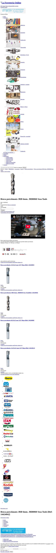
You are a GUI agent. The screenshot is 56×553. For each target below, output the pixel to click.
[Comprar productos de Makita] (8, 417)
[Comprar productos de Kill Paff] (8, 457)
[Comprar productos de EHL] (7, 462)
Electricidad (17, 534)
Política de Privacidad (10, 162)
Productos (5, 17)
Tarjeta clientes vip (18, 262)
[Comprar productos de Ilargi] (7, 408)
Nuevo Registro (9, 6)
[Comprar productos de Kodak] (8, 485)
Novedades (5, 153)
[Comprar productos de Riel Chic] (7, 491)
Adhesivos (3, 534)
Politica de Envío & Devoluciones (10, 541)
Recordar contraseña (5, 551)
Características (4, 212)
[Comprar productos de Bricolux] (8, 437)
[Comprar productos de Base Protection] (8, 413)
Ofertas (4, 155)
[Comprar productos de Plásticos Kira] (8, 454)
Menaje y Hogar (32, 535)
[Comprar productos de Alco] (4, 468)
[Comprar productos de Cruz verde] (8, 428)
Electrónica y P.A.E (24, 534)
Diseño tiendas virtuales (13, 546)
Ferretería (30, 534)
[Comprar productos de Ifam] (7, 424)
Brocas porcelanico (29, 169)
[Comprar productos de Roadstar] (8, 410)
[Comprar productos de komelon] (8, 446)
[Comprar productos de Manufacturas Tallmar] (8, 391)
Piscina (8, 536)
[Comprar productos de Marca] (6, 386)
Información (6, 156)
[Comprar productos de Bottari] (8, 432)
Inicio (4, 16)
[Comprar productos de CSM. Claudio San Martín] (6, 474)
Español (2, 7)
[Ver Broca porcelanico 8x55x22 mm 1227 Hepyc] (8, 339)
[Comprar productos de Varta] (8, 398)
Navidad (2, 536)
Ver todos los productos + (9, 152)
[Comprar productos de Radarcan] (8, 418)
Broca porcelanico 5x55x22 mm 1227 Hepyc (17, 265)
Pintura (5, 536)
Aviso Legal (8, 161)
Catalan (5, 7)
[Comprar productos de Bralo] (6, 502)
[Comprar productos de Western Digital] (8, 402)
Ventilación (30, 536)
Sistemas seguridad (24, 536)
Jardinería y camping (15, 535)
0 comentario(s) (4, 204)
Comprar (2, 288)
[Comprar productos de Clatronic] (8, 393)
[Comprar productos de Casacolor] (8, 483)
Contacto (5, 164)
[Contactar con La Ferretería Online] (13, 13)
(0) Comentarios (10, 212)
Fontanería (3, 535)
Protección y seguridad (15, 536)
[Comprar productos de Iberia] (8, 381)
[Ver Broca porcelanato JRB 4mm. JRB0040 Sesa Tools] (8, 311)
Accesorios (17, 169)
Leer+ (2, 285)
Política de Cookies (7, 540)
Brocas (22, 169)
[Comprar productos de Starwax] (8, 497)
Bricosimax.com (4, 508)
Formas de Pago (9, 158)
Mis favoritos (15, 6)
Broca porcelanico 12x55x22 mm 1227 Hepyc (18, 348)
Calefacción (12, 534)
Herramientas (8, 535)
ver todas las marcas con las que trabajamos (10, 374)
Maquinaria (11, 169)
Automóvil (7, 534)
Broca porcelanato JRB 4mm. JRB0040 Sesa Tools (19, 292)
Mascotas (27, 535)
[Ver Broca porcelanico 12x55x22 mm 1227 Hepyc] (8, 367)
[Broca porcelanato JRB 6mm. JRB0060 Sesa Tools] (12, 195)
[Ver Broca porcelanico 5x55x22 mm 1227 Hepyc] (8, 283)
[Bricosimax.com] (5, 517)
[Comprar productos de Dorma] (7, 443)
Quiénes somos (9, 157)
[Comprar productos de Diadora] (7, 452)
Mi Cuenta (3, 6)
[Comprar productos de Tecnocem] (7, 480)
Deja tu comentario (12, 204)
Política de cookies (10, 163)
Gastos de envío (9, 160)
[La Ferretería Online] (11, 2)
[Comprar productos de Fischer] (8, 434)
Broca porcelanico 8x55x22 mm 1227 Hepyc (17, 320)
